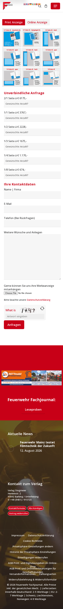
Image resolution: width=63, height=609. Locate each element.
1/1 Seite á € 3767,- (15, 112)
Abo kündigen (35, 508)
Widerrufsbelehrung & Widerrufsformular (33, 579)
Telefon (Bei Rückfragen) (19, 218)
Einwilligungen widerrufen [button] (33, 557)
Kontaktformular (17, 508)
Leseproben (33, 409)
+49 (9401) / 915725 (21, 499)
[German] (30, 4)
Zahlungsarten (47, 574)
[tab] (13, 22)
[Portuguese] (36, 4)
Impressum (18, 535)
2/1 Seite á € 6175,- (15, 98)
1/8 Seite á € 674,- (15, 169)
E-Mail (7, 204)
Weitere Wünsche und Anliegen (23, 232)
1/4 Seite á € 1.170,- (16, 155)
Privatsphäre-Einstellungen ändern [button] (33, 546)
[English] (24, 4)
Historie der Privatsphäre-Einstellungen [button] (33, 551)
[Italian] (33, 4)
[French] (27, 4)
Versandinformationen (22, 574)
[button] (55, 6)
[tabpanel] (31, 178)
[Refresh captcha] (42, 308)
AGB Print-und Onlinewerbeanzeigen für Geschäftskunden (33, 569)
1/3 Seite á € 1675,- (15, 141)
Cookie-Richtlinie (32, 540)
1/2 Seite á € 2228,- (15, 127)
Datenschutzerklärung (38, 299)
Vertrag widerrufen (18, 513)
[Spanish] (39, 4)
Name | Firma (12, 189)
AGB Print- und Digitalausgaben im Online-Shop (32, 563)
